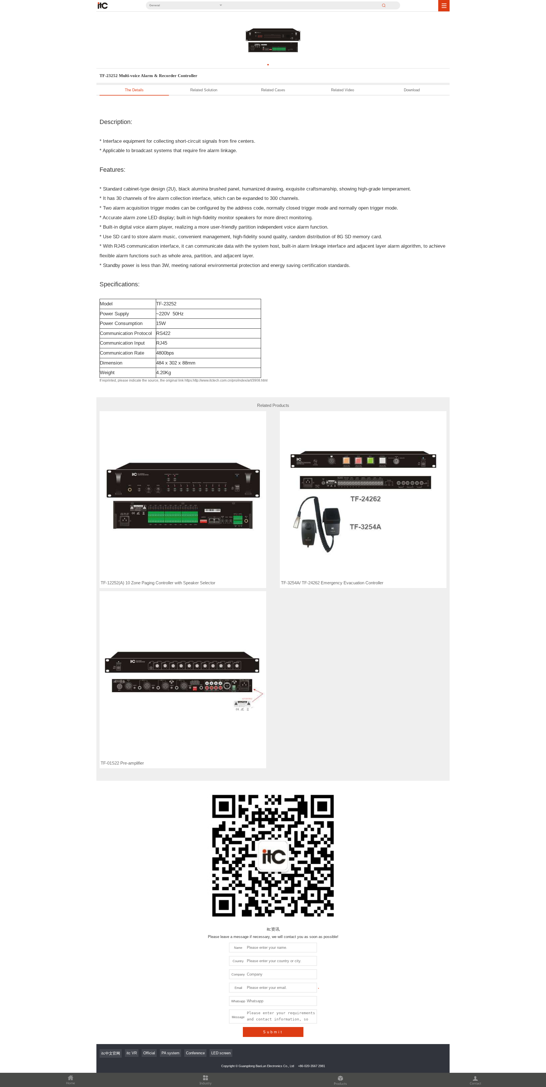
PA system (170, 1053)
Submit (273, 1032)
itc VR (132, 1053)
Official (149, 1053)
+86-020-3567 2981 (311, 1066)
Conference (195, 1053)
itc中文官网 (110, 1053)
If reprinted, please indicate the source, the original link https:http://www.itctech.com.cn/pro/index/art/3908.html (184, 380)
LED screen (221, 1053)
